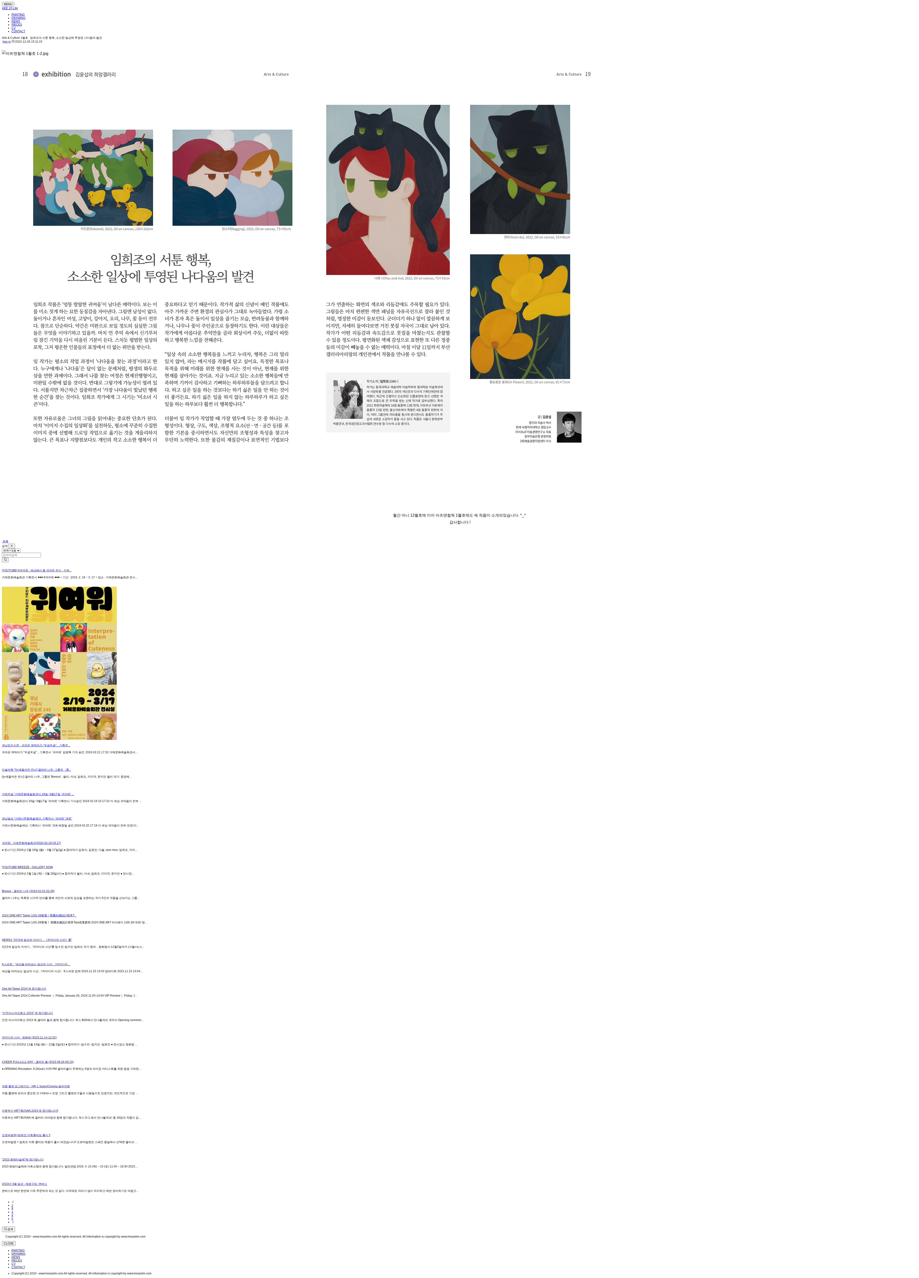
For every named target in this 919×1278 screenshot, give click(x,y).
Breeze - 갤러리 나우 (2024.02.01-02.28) (28, 891)
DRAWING (18, 18)
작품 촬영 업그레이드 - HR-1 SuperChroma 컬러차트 (36, 1086)
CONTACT (18, 31)
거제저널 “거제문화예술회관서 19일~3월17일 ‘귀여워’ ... (38, 794)
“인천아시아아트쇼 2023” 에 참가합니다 (27, 1013)
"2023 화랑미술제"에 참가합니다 (23, 1159)
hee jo (7, 41)
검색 (10, 1229)
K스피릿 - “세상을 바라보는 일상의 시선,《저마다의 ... (36, 964)
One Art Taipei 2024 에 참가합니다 (24, 988)
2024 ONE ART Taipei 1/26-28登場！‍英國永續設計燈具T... (39, 915)
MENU (8, 4)
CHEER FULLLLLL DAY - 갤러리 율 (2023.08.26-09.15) (38, 1062)
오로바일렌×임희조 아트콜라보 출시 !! (26, 1135)
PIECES (16, 24)
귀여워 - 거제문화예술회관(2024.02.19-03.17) (31, 843)
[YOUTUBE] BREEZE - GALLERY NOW (27, 867)
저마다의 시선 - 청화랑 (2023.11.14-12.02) (29, 1037)
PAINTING (18, 14)
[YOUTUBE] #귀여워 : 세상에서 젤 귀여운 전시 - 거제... (37, 570)
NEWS (15, 21)
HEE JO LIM (10, 8)
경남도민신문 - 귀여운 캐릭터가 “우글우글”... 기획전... (36, 745)
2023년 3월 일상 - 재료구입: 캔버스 (24, 1184)
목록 (5, 541)
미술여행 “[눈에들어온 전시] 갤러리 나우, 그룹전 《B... (36, 769)
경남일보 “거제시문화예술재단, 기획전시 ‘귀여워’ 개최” (37, 818)
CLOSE (9, 1243)
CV (13, 28)
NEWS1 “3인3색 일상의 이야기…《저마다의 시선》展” (37, 940)
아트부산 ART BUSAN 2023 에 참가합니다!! (30, 1110)
